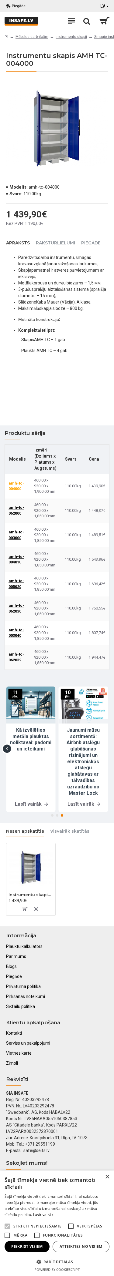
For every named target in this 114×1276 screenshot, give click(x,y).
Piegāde (91, 243)
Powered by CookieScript (57, 1269)
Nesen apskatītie (25, 831)
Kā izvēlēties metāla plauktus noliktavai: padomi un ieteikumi (30, 739)
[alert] (57, 1223)
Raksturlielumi (55, 243)
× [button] (107, 1177)
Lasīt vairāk (43, 1214)
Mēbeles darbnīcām (32, 37)
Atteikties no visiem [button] (81, 1246)
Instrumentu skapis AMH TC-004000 (31, 894)
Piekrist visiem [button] (27, 1246)
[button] (7, 748)
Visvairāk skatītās (69, 831)
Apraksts (18, 243)
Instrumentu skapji (71, 37)
